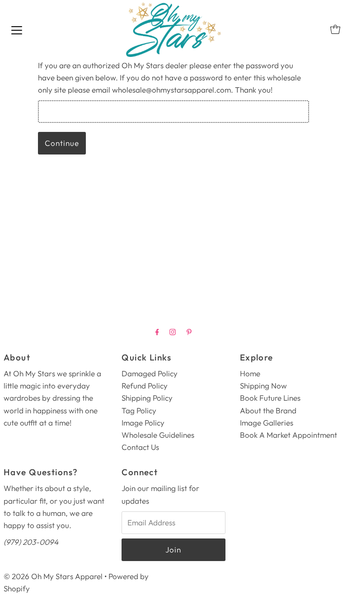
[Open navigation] (17, 29)
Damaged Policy (150, 373)
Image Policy (143, 422)
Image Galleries (266, 422)
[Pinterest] (189, 332)
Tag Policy (139, 410)
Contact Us (140, 447)
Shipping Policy (147, 397)
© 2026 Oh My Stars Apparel (53, 576)
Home (250, 373)
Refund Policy (145, 385)
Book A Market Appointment (288, 435)
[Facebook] (157, 332)
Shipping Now (263, 385)
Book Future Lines (270, 397)
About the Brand (268, 410)
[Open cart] (335, 29)
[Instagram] (172, 332)
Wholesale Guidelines (158, 435)
